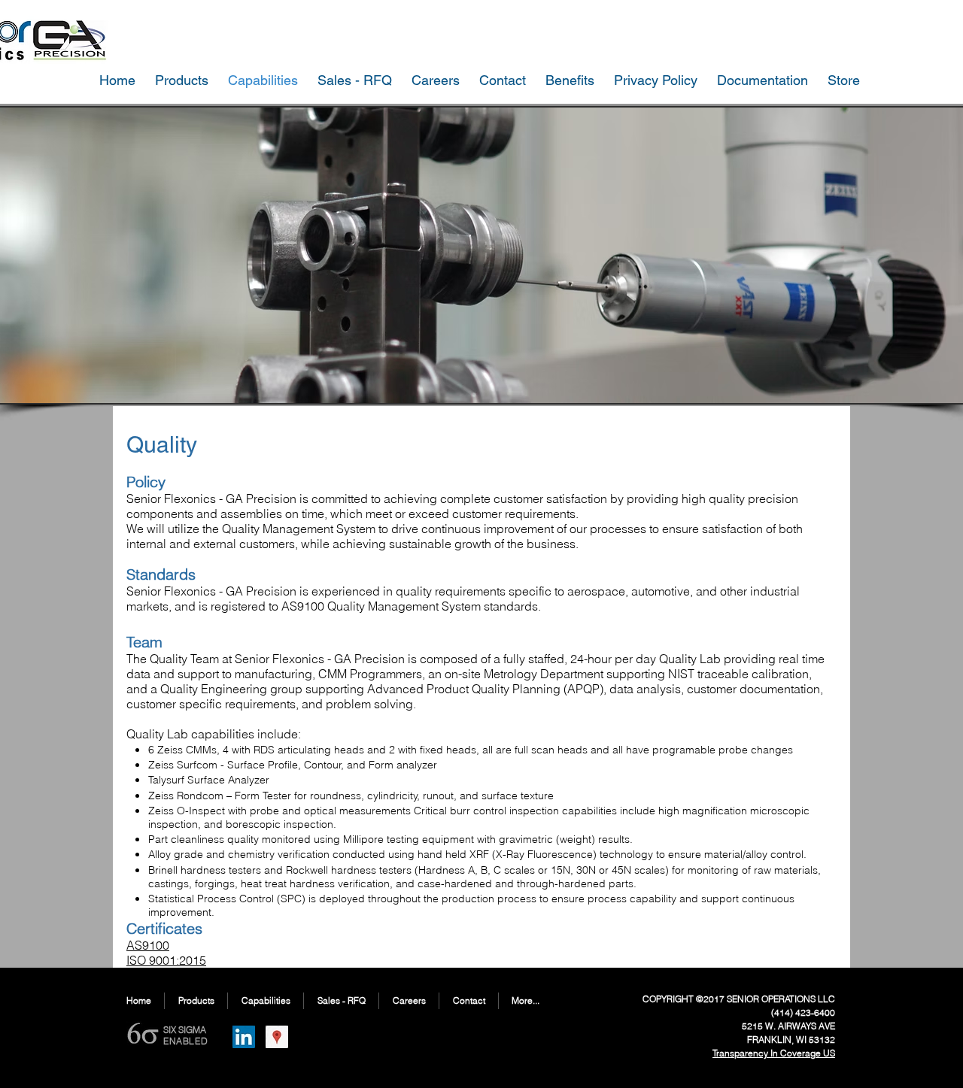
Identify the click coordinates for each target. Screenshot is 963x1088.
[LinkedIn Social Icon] (243, 1037)
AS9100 (302, 606)
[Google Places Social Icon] (277, 1037)
